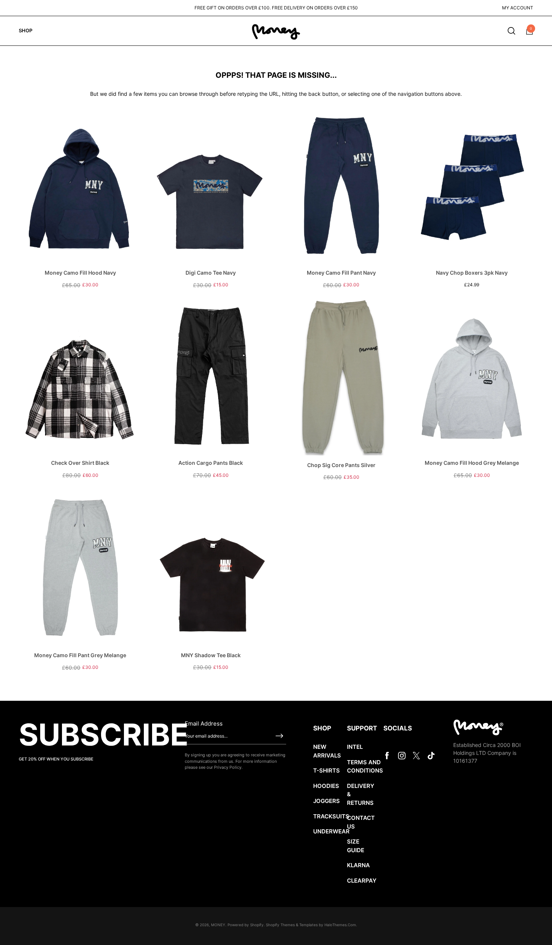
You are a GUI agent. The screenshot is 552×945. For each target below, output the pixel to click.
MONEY (218, 924)
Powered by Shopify (246, 924)
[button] (511, 31)
